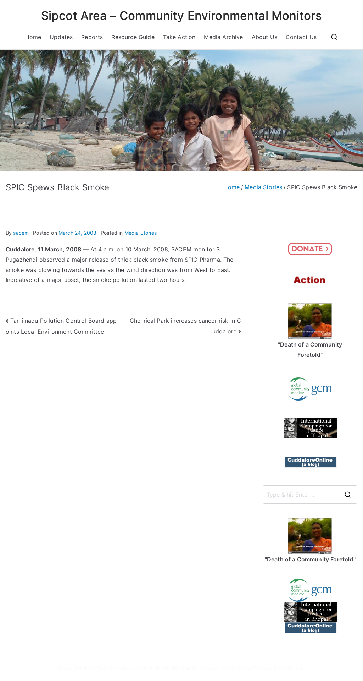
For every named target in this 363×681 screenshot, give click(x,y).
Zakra (259, 668)
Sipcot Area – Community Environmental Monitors (181, 16)
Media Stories (140, 233)
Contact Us (301, 36)
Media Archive (223, 36)
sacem (21, 233)
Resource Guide (132, 36)
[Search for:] (310, 494)
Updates (61, 36)
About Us (264, 36)
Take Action (179, 36)
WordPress (290, 668)
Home (33, 36)
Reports (92, 36)
